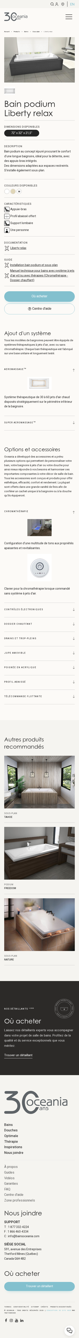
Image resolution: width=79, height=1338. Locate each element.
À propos (11, 1166)
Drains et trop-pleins (20, 638)
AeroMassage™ (15, 369)
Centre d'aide (13, 1194)
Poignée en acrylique (20, 667)
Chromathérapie (16, 511)
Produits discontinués (60, 1307)
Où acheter (39, 296)
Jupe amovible (15, 653)
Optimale (11, 1136)
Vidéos (9, 1178)
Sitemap (35, 1307)
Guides (9, 1172)
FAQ (7, 1189)
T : (16, 1227)
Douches (10, 1130)
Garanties (11, 1183)
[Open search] (52, 4)
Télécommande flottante (23, 696)
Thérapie (11, 1141)
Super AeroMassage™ (20, 422)
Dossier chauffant (18, 624)
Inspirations (13, 1147)
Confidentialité (21, 1307)
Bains (8, 1124)
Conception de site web (59, 1310)
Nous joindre (13, 1152)
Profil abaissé (15, 682)
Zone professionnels (19, 1200)
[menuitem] (72, 4)
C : (21, 1236)
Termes (7, 1307)
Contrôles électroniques (23, 609)
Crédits (44, 1307)
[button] (69, 16)
